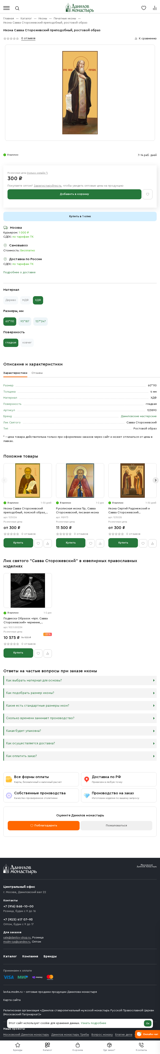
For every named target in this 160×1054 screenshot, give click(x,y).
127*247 (40, 321)
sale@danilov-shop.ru (17, 937)
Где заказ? (109, 1050)
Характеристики (15, 373)
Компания (30, 956)
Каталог (47, 1050)
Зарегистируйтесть (47, 185)
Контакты (141, 1050)
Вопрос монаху (102, 1034)
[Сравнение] (154, 8)
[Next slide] (155, 480)
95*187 (24, 321)
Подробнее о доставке (19, 272)
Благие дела (123, 1034)
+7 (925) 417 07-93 (18, 919)
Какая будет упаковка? (23, 730)
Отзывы (37, 373)
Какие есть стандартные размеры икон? (37, 705)
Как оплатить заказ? (21, 756)
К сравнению (148, 38)
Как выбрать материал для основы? (34, 680)
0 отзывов (28, 38)
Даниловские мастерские (139, 416)
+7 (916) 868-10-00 (18, 906)
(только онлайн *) (37, 173)
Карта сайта (12, 1000)
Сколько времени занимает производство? (40, 718)
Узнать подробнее (93, 1023)
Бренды (50, 956)
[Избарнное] (143, 7)
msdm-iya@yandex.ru (16, 941)
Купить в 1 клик (80, 216)
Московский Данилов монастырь (26, 1034)
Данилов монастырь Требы (70, 1034)
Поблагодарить (45, 825)
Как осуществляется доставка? (30, 743)
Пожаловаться (116, 825)
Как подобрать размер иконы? (30, 693)
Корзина (77, 1050)
